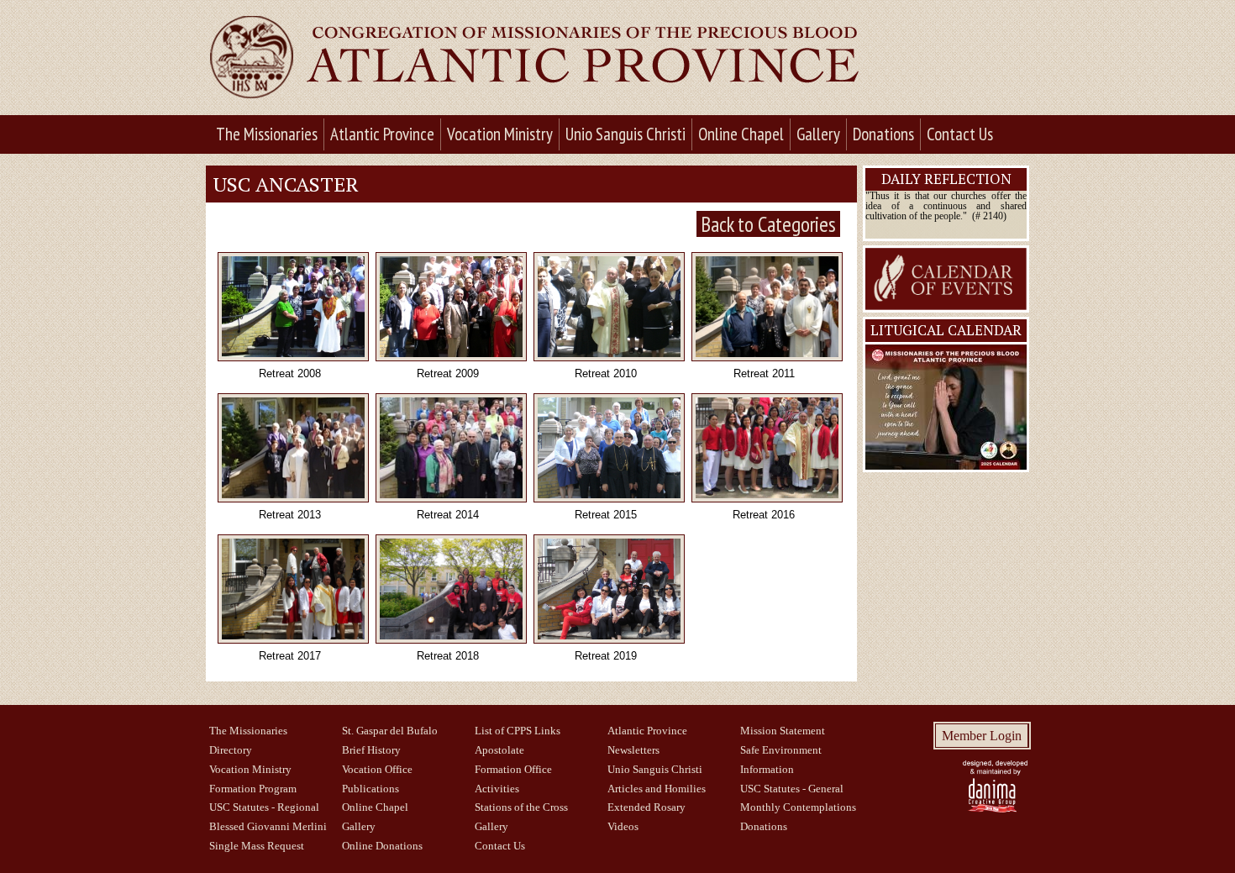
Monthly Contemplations (798, 807)
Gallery (818, 134)
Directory (230, 750)
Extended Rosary (646, 807)
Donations (883, 134)
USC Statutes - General (791, 789)
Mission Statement (782, 731)
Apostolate (499, 750)
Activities (497, 789)
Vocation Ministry (500, 134)
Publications (370, 789)
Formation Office (513, 770)
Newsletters (633, 750)
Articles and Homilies (656, 789)
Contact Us (960, 134)
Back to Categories (768, 224)
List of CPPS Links (517, 731)
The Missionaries (267, 134)
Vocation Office (377, 770)
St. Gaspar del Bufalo (390, 731)
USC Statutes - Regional (264, 807)
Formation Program (253, 789)
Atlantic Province (382, 134)
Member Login (982, 735)
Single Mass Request (256, 846)
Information (767, 770)
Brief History (371, 750)
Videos (623, 827)
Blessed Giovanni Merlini (268, 827)
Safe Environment (781, 750)
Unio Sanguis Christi (625, 134)
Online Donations (382, 846)
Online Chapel (741, 134)
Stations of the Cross (521, 807)
